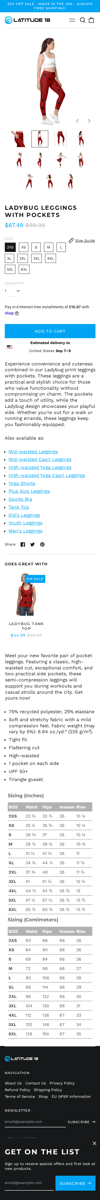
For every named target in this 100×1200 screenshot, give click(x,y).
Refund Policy (17, 1090)
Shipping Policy (48, 1090)
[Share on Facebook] (23, 544)
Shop (43, 1096)
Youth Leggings (25, 523)
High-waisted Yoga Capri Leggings (47, 475)
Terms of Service (20, 1096)
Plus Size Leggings (29, 491)
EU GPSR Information (71, 1096)
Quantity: (15, 283)
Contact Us (35, 1083)
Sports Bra (20, 499)
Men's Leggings (25, 531)
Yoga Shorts (22, 483)
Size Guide (85, 240)
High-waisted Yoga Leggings (40, 467)
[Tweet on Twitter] (32, 544)
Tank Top (19, 507)
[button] (83, 20)
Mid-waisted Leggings (33, 451)
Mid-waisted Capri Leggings (40, 459)
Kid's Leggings (24, 515)
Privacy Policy (62, 1083)
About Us (13, 1083)
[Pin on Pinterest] (42, 544)
